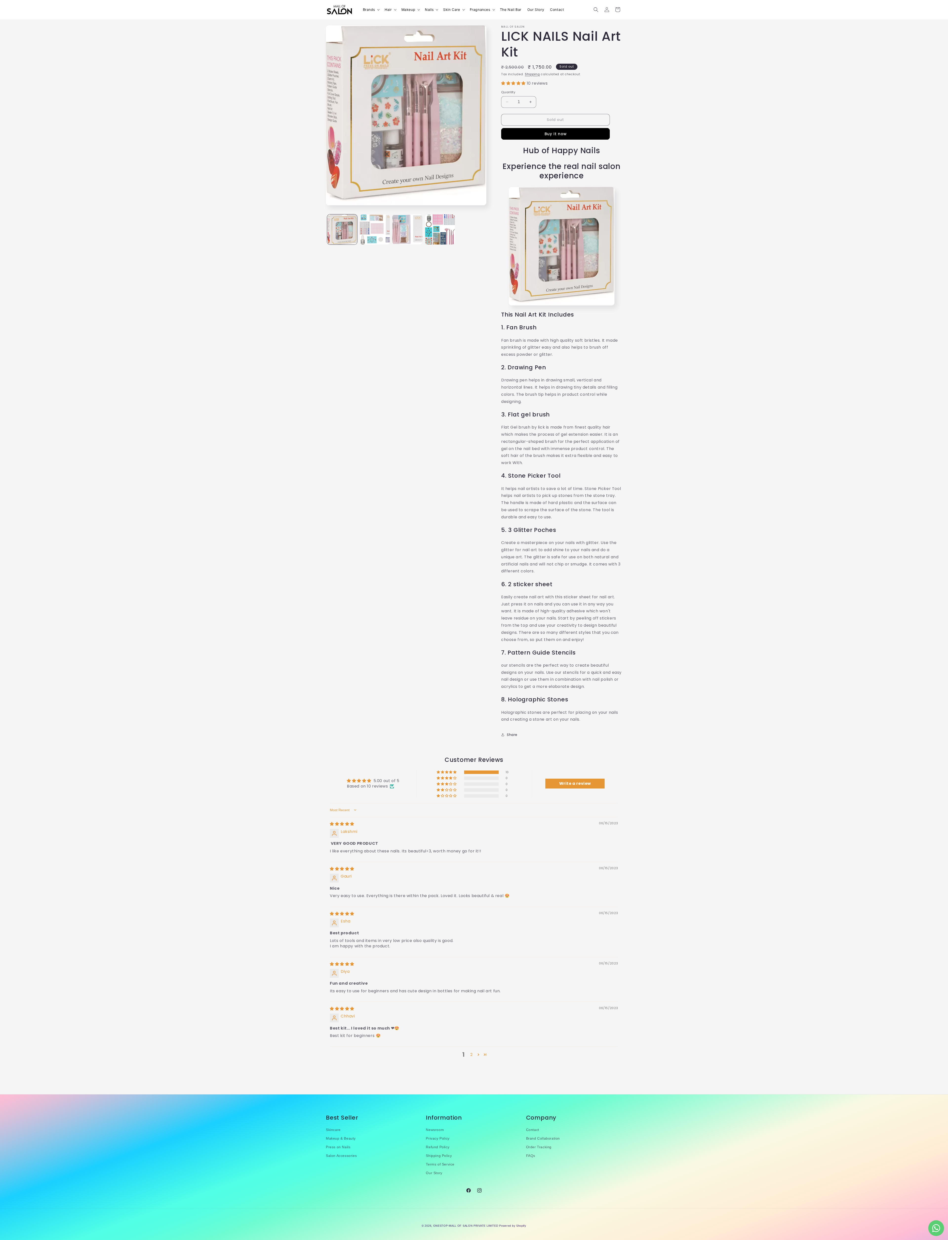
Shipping (532, 74)
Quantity (508, 92)
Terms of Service (440, 1164)
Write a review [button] (575, 783)
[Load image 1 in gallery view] (342, 229)
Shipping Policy (439, 1156)
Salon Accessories (341, 1156)
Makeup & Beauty (341, 1138)
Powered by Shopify (512, 1225)
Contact (532, 1129)
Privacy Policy (437, 1138)
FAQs (530, 1156)
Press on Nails (338, 1147)
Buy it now (556, 133)
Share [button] (512, 734)
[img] (342, 824)
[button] (371, 9)
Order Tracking (539, 1147)
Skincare (333, 1129)
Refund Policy (437, 1147)
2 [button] (471, 1054)
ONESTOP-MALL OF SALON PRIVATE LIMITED (465, 1225)
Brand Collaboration (543, 1138)
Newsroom (435, 1129)
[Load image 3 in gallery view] (407, 229)
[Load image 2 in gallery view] (375, 229)
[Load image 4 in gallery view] (440, 229)
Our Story (434, 1173)
